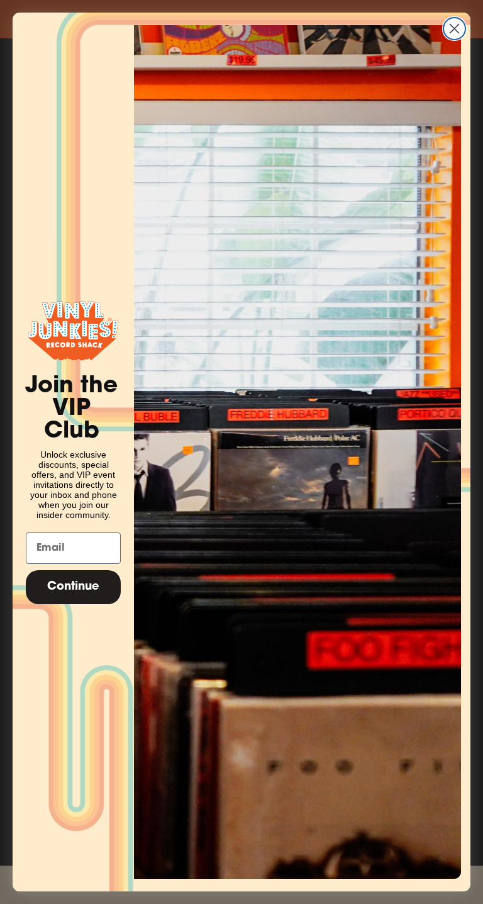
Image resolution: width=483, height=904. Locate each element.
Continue (73, 587)
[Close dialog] (454, 29)
